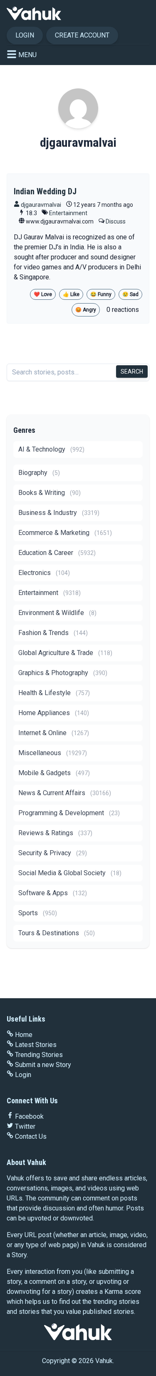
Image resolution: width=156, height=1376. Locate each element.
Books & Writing (49, 493)
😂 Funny (100, 294)
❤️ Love (43, 294)
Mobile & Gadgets (54, 773)
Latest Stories (36, 1045)
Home (23, 1035)
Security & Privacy (52, 853)
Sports (37, 913)
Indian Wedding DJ (45, 191)
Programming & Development (69, 813)
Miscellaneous (52, 753)
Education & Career (57, 553)
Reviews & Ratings (55, 833)
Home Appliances (53, 713)
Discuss (116, 221)
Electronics (44, 573)
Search (132, 371)
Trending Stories (39, 1055)
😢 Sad (130, 294)
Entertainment (68, 213)
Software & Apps (52, 893)
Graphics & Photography (62, 673)
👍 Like (71, 294)
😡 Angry (85, 310)
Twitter (25, 1126)
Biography (39, 473)
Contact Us (31, 1136)
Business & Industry (58, 513)
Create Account (82, 35)
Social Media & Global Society (69, 873)
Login (24, 35)
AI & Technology (51, 449)
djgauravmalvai (40, 204)
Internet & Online (53, 733)
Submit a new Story (43, 1065)
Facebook (29, 1116)
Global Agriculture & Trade (65, 653)
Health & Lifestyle (54, 693)
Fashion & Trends (53, 633)
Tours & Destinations (56, 933)
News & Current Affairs (64, 793)
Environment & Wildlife (57, 613)
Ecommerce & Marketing (65, 533)
